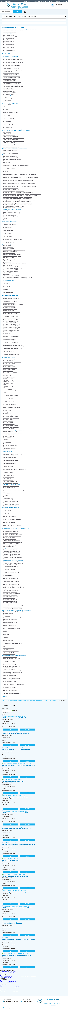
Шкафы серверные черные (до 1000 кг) (11, 73)
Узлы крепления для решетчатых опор (11, 504)
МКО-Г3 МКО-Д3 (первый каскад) (9, 408)
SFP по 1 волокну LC (7, 101)
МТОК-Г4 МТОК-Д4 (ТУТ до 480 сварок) (11, 427)
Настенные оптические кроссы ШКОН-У (11, 298)
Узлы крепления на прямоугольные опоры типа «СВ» (14, 490)
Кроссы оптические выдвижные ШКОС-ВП (11, 327)
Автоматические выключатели (9, 681)
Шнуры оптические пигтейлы (9, 474)
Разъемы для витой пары (8, 107)
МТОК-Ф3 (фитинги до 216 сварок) (10, 412)
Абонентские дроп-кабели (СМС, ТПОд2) (11, 336)
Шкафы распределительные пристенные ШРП (12, 672)
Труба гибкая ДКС (6, 274)
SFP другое (5, 97)
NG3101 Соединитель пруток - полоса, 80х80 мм (16, 749)
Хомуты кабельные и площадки (9, 511)
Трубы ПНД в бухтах (7, 245)
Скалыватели (5, 439)
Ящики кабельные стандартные (9, 676)
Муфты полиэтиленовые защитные (10, 558)
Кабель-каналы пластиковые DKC (10, 36)
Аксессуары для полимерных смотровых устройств (13, 151)
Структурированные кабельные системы (10, 103)
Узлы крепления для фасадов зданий (10, 501)
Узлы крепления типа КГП (8, 648)
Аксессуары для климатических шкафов (11, 77)
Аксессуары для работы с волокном (10, 434)
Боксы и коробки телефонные (9, 669)
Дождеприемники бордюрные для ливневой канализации (15, 166)
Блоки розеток (6, 67)
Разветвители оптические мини (9, 457)
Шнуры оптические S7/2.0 (8, 480)
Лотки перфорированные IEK (9, 50)
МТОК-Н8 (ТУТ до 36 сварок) (8, 428)
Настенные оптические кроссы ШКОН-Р (11, 319)
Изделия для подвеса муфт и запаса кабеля (12, 362)
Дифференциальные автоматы (9, 687)
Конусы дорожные (7, 234)
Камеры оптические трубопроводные (10, 153)
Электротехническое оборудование (9, 679)
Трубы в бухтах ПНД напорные (9, 257)
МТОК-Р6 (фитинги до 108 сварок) (10, 372)
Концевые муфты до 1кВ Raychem (10, 592)
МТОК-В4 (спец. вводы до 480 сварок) (10, 425)
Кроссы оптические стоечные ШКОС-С (11, 330)
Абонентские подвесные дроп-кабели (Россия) (12, 454)
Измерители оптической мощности (10, 431)
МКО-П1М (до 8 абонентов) (8, 384)
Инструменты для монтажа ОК (9, 487)
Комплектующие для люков (8, 185)
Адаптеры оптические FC (8, 467)
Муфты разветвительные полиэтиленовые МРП (13, 563)
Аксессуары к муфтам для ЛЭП (9, 390)
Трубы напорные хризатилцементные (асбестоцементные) (15, 278)
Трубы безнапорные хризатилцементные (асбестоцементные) (15, 263)
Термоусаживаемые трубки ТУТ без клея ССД (12, 584)
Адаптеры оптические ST (8, 466)
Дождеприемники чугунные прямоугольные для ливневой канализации (17, 198)
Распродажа (5, 694)
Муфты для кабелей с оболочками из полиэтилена (12, 560)
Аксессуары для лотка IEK (8, 45)
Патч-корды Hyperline (7, 126)
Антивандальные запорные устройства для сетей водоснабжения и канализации (19, 200)
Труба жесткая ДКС (7, 272)
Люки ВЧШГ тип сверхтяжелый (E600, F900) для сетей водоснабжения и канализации (20, 195)
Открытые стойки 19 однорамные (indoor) (11, 63)
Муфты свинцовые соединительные (10, 530)
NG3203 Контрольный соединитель (12, 923)
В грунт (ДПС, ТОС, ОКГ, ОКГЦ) (9, 351)
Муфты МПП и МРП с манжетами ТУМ (10, 567)
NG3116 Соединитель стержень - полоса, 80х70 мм (16, 892)
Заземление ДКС (6, 283)
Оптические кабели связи (7, 334)
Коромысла (5, 637)
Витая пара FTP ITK (6, 106)
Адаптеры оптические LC (8, 452)
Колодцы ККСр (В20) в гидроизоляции (11, 136)
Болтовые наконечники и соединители (11, 581)
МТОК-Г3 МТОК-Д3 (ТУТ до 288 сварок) (11, 418)
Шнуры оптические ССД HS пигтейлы (10, 483)
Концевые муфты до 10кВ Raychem (10, 595)
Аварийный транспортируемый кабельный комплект (14, 393)
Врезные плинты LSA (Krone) (9, 661)
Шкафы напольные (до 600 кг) (9, 91)
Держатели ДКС (6, 289)
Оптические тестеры (7, 442)
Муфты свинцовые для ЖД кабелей (10, 549)
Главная (4, 700)
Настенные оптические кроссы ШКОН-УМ (11, 313)
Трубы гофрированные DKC (8, 35)
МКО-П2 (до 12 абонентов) (8, 381)
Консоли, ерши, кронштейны (9, 168)
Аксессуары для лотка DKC (8, 41)
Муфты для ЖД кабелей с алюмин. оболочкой (12, 552)
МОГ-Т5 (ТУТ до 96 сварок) (8, 405)
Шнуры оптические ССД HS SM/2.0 (10, 481)
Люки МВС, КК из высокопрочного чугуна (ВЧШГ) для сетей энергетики (17, 197)
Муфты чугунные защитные (8, 546)
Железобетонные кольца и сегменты (10, 188)
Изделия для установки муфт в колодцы (11, 407)
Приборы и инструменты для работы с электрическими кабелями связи (16, 610)
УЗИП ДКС (5, 290)
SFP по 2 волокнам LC (7, 98)
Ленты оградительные (7, 227)
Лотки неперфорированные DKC (9, 38)
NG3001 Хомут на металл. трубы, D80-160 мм (15, 718)
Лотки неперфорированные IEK (9, 44)
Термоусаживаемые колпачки (9, 522)
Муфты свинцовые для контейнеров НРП (11, 543)
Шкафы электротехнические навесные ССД (12, 693)
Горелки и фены (6, 634)
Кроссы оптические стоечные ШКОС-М (11, 328)
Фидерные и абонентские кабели (9, 339)
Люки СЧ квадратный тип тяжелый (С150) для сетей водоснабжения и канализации (20, 174)
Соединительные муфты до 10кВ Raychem (11, 593)
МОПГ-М (4, 387)
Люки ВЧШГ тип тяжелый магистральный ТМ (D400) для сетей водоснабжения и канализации (22, 194)
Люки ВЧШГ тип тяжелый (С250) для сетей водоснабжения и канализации (18, 192)
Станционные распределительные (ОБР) (11, 354)
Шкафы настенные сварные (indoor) (10, 85)
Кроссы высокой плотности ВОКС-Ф (10, 325)
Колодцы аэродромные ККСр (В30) (10, 142)
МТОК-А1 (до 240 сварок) (8, 419)
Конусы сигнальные (7, 233)
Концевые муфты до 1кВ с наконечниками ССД (12, 608)
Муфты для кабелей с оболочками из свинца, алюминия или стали (15, 528)
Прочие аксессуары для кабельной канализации (13, 219)
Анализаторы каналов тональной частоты (12, 623)
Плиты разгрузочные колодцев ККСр (10, 157)
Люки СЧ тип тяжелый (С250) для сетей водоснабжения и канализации (17, 203)
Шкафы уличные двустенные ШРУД (10, 675)
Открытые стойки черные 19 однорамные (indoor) (13, 62)
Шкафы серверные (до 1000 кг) (9, 79)
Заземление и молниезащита (8, 280)
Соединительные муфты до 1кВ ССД (10, 596)
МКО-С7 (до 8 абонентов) (8, 365)
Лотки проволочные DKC (8, 42)
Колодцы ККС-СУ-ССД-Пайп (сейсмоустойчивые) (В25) (14, 144)
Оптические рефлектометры (9, 440)
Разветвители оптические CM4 (9, 461)
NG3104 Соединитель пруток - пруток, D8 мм (15, 797)
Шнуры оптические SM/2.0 (8, 477)
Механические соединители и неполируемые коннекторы (14, 469)
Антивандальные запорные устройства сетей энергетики (14, 172)
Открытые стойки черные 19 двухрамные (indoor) (13, 59)
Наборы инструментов (7, 632)
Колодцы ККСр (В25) (7, 133)
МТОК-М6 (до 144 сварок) (8, 421)
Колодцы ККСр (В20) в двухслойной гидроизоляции (13, 138)
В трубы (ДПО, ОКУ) (7, 349)
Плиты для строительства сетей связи (10, 154)
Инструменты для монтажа (8, 638)
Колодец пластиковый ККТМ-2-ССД (7, 972)
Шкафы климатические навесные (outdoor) (12, 83)
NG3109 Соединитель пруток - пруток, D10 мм (15, 876)
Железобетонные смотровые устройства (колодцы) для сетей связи (16, 130)
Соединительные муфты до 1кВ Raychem (11, 590)
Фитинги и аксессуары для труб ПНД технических (13, 269)
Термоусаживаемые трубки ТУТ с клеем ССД (12, 586)
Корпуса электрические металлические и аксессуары (14, 684)
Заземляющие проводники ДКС (9, 281)
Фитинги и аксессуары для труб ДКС (10, 271)
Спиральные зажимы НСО (8, 498)
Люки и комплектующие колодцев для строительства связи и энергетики (17, 163)
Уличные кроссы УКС (7, 331)
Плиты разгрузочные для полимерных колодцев (13, 160)
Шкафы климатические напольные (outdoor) (12, 82)
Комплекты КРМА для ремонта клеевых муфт (12, 542)
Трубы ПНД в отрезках (7, 265)
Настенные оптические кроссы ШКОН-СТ (11, 312)
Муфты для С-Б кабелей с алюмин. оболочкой (12, 557)
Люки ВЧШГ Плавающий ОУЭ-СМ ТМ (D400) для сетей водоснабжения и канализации (20, 186)
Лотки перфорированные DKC (9, 39)
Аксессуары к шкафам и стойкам (10, 94)
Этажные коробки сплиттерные (9, 307)
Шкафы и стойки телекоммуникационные (10, 56)
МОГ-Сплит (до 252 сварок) (8, 401)
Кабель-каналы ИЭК (7, 48)
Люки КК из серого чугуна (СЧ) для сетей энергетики (13, 191)
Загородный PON (6, 337)
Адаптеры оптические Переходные (10, 464)
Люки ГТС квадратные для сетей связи (11, 189)
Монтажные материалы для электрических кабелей (13, 691)
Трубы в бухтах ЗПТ (7, 262)
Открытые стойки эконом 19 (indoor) (10, 60)
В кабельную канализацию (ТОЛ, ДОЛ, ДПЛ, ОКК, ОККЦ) (14, 348)
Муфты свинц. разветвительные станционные (12, 534)
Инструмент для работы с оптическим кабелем (12, 343)
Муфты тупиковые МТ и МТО (9, 570)
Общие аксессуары (7, 413)
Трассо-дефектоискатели (8, 613)
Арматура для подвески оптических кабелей (11, 484)
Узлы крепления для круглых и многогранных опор (13, 502)
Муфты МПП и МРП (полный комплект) (11, 566)
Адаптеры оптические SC (8, 471)
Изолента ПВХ (6, 688)
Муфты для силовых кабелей (8, 579)
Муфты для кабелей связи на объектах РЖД (11, 548)
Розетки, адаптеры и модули (9, 110)
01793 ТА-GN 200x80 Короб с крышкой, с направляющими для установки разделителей (17, 977)
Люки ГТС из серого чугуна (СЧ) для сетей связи (13, 207)
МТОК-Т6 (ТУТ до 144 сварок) (9, 374)
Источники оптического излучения (10, 445)
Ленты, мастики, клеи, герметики (9, 520)
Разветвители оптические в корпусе (10, 458)
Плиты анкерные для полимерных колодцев (12, 159)
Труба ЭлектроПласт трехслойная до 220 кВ (12, 254)
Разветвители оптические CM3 (9, 463)
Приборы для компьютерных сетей (10, 619)
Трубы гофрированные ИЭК (8, 47)
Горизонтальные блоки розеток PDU (10, 112)
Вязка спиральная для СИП (8, 652)
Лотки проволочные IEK (8, 51)
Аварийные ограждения (8, 230)
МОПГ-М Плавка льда (7, 389)
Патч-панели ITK (6, 109)
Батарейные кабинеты (7, 71)
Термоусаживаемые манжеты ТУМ (10, 517)
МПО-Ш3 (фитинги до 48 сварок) (9, 369)
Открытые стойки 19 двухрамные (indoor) (11, 65)
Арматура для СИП (7, 649)
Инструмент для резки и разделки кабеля (11, 628)
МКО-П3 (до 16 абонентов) (8, 383)
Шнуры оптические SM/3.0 (8, 475)
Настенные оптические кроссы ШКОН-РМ (11, 318)
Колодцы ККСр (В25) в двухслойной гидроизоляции (13, 141)
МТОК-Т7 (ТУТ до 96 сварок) (8, 375)
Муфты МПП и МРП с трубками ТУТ (10, 564)
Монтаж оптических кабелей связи (10, 295)
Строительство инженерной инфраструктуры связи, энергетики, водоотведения (20, 129)
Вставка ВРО (5, 392)
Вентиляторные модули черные (9, 80)
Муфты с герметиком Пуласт (9, 569)
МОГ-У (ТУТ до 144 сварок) (8, 398)
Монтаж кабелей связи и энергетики (10, 507)
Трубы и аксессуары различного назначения (11, 244)
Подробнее (27, 729)
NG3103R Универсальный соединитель (13, 781)
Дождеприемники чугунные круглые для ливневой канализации (16, 165)
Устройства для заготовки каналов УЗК (11, 213)
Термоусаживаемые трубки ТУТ (9, 516)
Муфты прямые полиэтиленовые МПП (11, 561)
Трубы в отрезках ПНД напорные (9, 259)
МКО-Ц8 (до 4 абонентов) (8, 386)
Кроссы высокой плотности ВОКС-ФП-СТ (11, 324)
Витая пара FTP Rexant (7, 116)
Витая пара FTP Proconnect (8, 118)
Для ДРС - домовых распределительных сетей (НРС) (13, 352)
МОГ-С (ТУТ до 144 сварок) (8, 399)
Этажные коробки (6, 333)
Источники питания (6, 53)
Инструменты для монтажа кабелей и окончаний (13, 611)
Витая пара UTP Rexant (7, 115)
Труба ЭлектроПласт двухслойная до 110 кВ (12, 256)
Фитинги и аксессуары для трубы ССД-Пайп (12, 266)
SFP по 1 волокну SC (7, 100)
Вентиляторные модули (8, 88)
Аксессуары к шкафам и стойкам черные (11, 76)
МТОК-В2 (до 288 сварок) (8, 415)
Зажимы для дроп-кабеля (8, 493)
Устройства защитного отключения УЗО (11, 682)
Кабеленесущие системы (7, 33)
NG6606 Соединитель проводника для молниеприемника (18, 939)
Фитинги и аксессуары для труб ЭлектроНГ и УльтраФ (14, 250)
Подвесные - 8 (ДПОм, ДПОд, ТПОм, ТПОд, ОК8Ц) (13, 345)
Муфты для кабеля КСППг (8, 575)
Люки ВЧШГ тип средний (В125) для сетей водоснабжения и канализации (18, 180)
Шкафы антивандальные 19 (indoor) (10, 92)
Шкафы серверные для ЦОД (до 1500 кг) (11, 68)
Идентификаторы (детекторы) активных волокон (13, 446)
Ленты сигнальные (7, 237)
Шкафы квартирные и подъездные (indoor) (11, 74)
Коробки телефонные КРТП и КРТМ (10, 657)
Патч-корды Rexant (7, 119)
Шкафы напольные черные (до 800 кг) (10, 57)
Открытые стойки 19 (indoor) (9, 303)
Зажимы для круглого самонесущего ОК (11, 486)
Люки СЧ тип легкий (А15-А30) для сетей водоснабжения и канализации (17, 204)
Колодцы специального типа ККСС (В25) (11, 147)
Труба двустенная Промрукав (9, 253)
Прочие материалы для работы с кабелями (12, 523)
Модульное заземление (8, 292)
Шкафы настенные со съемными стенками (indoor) (13, 86)
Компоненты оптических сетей (8, 451)
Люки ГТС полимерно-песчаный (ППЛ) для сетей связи (14, 169)
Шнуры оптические (7, 478)
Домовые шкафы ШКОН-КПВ (9, 306)
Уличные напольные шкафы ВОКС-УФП (11, 316)
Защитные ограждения (7, 236)
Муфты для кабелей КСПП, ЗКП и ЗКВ (10, 573)
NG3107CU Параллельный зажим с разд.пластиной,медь (18, 844)
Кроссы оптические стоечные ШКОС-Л (11, 321)
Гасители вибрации (7, 645)
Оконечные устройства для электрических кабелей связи (14, 655)
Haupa (4, 629)
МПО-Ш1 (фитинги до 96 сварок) (9, 366)
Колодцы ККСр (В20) (7, 132)
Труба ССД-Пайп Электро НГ (8, 248)
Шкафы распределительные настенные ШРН (12, 670)
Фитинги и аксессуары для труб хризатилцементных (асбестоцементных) (18, 277)
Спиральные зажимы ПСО (8, 499)
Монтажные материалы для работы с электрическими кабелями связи (16, 508)
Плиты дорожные (6, 162)
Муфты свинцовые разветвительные (10, 533)
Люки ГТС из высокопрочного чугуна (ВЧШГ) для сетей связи (15, 175)
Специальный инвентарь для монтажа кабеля (11, 209)
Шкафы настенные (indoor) (8, 89)
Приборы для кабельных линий (9, 625)
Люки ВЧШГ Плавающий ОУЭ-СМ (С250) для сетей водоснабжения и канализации (19, 182)
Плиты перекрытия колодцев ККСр (10, 156)
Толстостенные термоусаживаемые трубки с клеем (13, 587)
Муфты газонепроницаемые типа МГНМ (11, 572)
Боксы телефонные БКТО (8, 667)
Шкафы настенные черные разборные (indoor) (12, 70)
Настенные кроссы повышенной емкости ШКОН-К (13, 304)
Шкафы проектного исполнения (9, 32)
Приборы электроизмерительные (10, 622)
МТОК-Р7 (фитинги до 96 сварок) (9, 359)
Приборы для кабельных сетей (9, 620)
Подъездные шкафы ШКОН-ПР (9, 310)
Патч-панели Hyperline (7, 127)
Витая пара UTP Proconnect (8, 113)
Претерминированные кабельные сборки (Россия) (13, 455)
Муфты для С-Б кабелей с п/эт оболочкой (11, 554)
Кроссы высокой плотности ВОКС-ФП (11, 301)
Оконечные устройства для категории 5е (11, 660)
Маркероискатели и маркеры (9, 614)
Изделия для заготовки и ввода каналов (11, 212)
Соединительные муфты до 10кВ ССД (10, 602)
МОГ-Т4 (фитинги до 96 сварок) (9, 404)
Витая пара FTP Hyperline (8, 124)
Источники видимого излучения (9, 443)
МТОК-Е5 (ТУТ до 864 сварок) (9, 410)
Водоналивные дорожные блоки (9, 224)
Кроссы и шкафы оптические (8, 297)
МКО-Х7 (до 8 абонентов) (8, 371)
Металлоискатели (6, 616)
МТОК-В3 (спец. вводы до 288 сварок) (10, 416)
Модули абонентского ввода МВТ (10, 664)
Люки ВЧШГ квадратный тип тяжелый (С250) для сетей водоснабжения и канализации (20, 177)
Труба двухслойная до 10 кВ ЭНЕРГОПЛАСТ (11, 275)
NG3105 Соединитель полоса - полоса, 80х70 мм (16, 813)
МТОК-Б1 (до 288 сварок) (8, 422)
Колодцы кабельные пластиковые (10, 150)
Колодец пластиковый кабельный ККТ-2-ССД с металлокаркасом (13, 987)
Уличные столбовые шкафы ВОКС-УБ (10, 342)
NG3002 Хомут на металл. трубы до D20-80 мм (15, 733)
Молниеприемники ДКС (7, 287)
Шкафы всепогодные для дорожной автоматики (13, 30)
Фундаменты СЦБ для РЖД (8, 242)
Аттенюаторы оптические (8, 436)
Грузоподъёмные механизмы (9, 210)
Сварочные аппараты (7, 437)
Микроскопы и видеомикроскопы (10, 449)
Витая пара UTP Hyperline (8, 122)
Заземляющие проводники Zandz (10, 293)
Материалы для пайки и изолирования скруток (12, 519)
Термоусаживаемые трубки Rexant (10, 690)
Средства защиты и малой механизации (11, 626)
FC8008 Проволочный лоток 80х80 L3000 (8, 992)
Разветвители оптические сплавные (10, 460)
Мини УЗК (5, 218)
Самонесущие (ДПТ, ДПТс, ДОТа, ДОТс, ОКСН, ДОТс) (13, 346)
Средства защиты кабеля (8, 231)
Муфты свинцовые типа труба (9, 537)
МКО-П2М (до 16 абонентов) (8, 377)
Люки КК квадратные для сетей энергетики (12, 178)
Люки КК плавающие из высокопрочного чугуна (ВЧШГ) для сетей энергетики (19, 183)
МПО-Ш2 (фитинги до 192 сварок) (10, 368)
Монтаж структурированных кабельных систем (13, 27)
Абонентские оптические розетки (10, 309)
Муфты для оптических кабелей (8, 357)
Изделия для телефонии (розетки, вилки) (11, 678)
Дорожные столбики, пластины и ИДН (11, 225)
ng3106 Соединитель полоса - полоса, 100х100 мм (16, 828)
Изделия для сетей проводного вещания (11, 658)
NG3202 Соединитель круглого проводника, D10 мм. (17, 907)
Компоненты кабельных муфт (9, 598)
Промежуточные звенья (8, 496)
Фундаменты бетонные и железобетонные (10, 241)
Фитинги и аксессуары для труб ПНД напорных (12, 268)
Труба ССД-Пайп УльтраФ (8, 247)
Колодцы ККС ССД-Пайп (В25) (9, 135)
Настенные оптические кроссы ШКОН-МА (11, 315)
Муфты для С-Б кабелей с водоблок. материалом (13, 555)
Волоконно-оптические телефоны (10, 448)
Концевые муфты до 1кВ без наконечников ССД (12, 607)
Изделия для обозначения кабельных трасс (12, 222)
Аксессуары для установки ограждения (11, 228)
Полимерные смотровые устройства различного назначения (14, 148)
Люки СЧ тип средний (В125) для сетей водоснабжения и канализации (17, 201)
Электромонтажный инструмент (9, 582)
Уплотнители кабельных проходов (10, 601)
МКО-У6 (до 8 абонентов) (8, 378)
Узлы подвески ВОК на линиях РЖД (10, 505)
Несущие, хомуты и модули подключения (11, 666)
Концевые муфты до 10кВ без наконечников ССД (13, 605)
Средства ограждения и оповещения (9, 221)
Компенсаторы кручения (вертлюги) (10, 216)
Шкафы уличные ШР (7, 673)
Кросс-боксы (5, 300)
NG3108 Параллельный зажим (10, 860)
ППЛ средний (5, 171)
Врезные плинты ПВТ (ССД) (8, 663)
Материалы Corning (7, 510)
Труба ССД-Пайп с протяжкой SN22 (10, 251)
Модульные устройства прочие (9, 685)
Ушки (4, 492)
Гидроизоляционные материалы (9, 145)
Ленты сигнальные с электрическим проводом (12, 239)
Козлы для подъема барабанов (9, 215)
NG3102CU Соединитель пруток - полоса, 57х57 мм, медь (18, 765)
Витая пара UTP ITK (7, 104)
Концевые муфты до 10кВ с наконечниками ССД (12, 604)
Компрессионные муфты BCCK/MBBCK (11, 576)
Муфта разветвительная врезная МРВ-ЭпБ (11, 551)
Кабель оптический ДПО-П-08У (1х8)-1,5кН (8, 982)
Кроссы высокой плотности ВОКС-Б (10, 322)
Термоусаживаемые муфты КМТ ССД (10, 578)
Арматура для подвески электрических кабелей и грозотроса (14, 635)
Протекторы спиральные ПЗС (9, 654)
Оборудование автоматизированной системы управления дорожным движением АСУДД (20, 29)
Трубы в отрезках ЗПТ (7, 260)
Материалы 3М (6, 513)
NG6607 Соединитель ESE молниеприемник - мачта (16, 955)
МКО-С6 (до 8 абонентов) (8, 360)
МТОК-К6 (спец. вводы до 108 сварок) (10, 395)
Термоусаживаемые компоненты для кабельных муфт (14, 589)
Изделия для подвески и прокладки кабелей (12, 525)
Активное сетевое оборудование (9, 95)
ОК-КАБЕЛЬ (5, 356)
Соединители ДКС (6, 286)
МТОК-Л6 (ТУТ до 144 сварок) (9, 363)
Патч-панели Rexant (7, 121)
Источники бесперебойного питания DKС (11, 54)
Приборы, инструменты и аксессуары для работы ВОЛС (13, 430)
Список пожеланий (6, 1)
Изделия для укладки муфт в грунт (10, 396)
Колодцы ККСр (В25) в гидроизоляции (11, 139)
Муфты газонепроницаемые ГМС (9, 539)
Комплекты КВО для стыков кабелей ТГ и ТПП (12, 540)
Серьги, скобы (6, 495)
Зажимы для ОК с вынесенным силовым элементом (13, 489)
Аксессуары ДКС (6, 284)
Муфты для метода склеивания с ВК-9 (10, 531)
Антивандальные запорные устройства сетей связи (13, 206)
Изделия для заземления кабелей (10, 527)
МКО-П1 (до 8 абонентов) (8, 380)
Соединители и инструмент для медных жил (12, 514)
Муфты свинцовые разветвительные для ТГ (12, 536)
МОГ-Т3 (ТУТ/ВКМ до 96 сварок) (9, 402)
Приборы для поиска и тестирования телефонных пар (14, 617)
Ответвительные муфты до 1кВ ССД (10, 599)
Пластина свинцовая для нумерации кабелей (12, 545)
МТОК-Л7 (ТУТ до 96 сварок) (8, 424)
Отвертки (5, 631)
